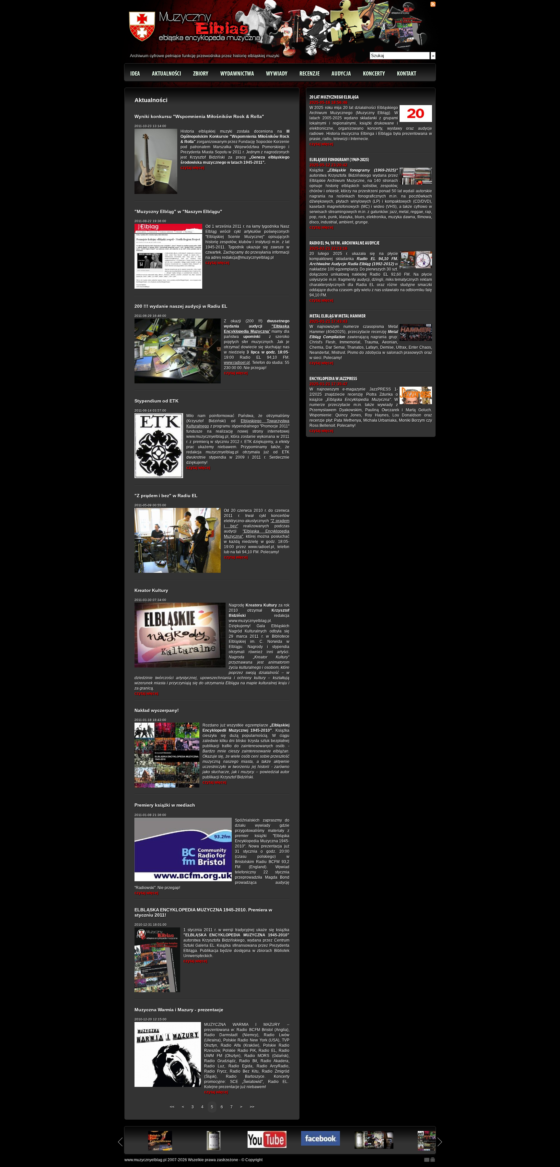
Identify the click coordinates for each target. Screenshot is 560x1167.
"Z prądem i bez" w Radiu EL (166, 495)
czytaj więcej (192, 167)
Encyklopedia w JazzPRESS (333, 379)
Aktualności (166, 73)
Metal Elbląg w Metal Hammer (337, 316)
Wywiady (276, 73)
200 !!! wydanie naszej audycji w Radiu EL (181, 306)
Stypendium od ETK (156, 400)
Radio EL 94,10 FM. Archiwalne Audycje (344, 243)
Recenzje (309, 73)
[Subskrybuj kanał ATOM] (433, 4)
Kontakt (406, 73)
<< (172, 1107)
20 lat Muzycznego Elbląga (334, 97)
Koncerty (374, 73)
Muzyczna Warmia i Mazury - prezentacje (178, 1009)
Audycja (341, 73)
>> (252, 1107)
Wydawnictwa (237, 73)
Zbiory (200, 73)
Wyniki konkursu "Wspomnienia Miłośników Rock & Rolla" (199, 116)
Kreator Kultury (151, 590)
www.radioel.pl (237, 362)
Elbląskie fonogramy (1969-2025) (339, 160)
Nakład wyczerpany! (156, 710)
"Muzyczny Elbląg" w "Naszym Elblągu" (178, 211)
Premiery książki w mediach (164, 805)
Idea (135, 73)
